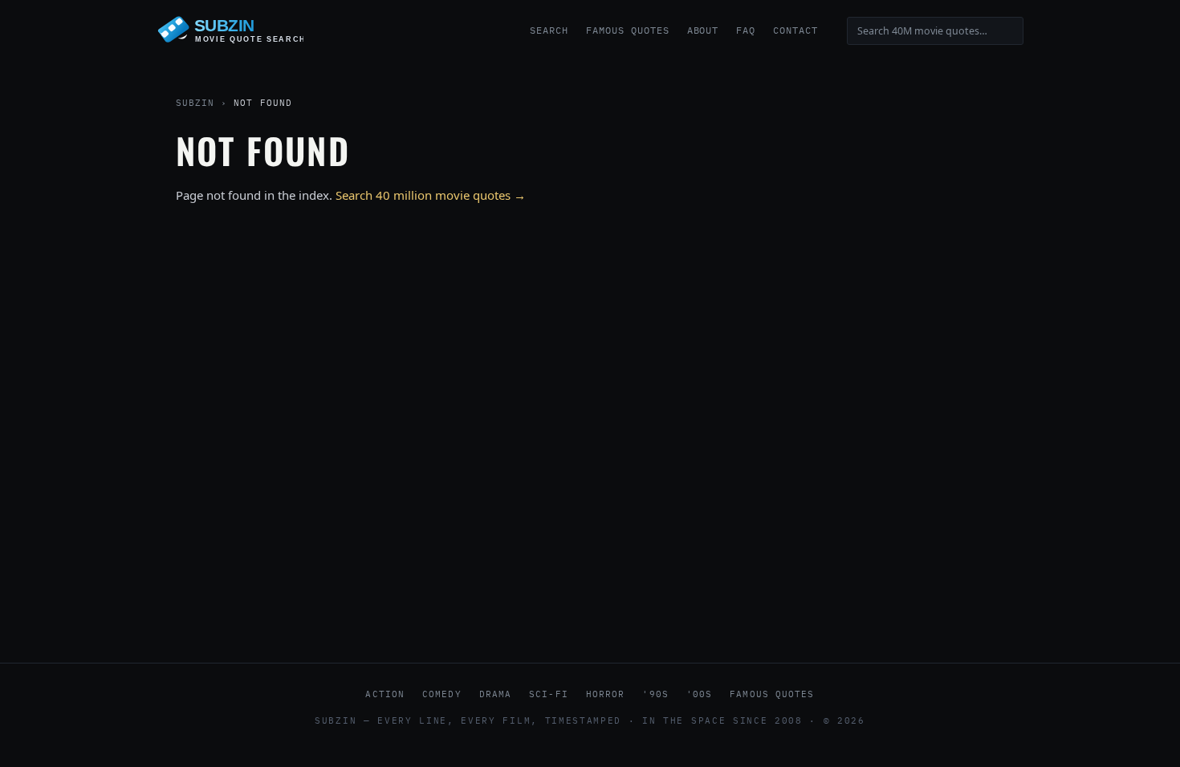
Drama (495, 694)
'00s (699, 694)
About (703, 30)
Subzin (195, 102)
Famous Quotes (627, 30)
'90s (655, 694)
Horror (605, 694)
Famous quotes (772, 694)
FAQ (745, 30)
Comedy (442, 694)
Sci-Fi (548, 694)
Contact (795, 30)
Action (385, 694)
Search (549, 30)
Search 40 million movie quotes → (431, 195)
